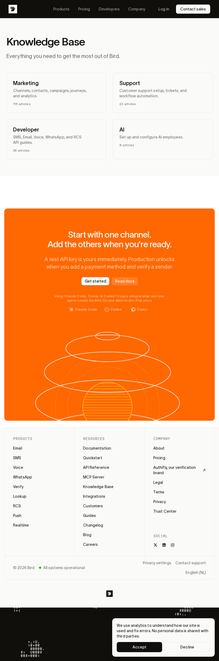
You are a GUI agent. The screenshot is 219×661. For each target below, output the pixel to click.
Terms (159, 492)
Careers (90, 544)
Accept (139, 647)
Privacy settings (157, 563)
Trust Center (165, 511)
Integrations (94, 496)
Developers (109, 9)
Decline (187, 647)
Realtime (21, 525)
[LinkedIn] (164, 545)
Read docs (125, 281)
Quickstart (92, 458)
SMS (17, 458)
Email (17, 448)
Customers (93, 506)
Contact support (190, 563)
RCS (17, 506)
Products (61, 9)
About (159, 448)
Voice (18, 467)
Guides (89, 515)
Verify (18, 487)
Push (17, 515)
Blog (87, 535)
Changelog (93, 525)
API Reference (96, 467)
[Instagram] (172, 545)
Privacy (159, 502)
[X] (155, 545)
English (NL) (196, 572)
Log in (163, 9)
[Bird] (13, 9)
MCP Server (93, 477)
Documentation (97, 448)
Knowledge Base (98, 487)
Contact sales (193, 9)
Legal (158, 482)
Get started (95, 281)
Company (136, 9)
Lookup (19, 496)
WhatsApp (22, 477)
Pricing (84, 9)
